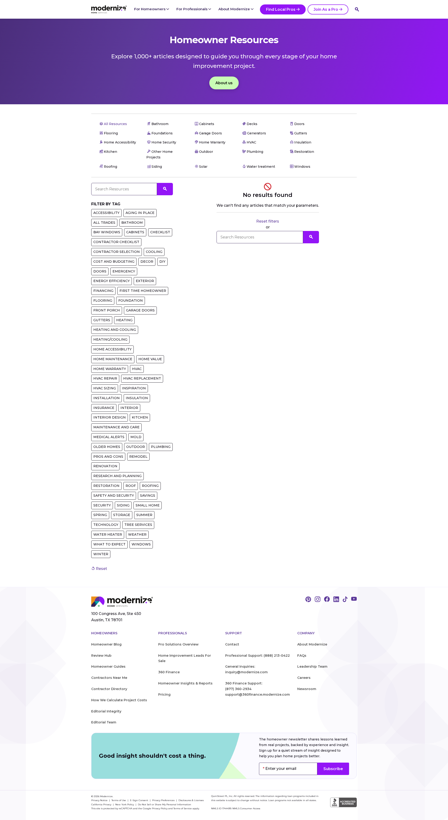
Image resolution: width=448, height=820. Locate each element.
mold (135, 437)
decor (146, 261)
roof (131, 486)
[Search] (357, 9)
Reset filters (267, 221)
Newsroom (306, 689)
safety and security (113, 495)
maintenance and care (116, 427)
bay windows (106, 232)
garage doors (140, 310)
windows (141, 544)
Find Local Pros (280, 9)
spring (100, 515)
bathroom (132, 222)
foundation (130, 300)
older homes (106, 447)
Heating (124, 320)
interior (129, 408)
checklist (160, 232)
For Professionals (192, 9)
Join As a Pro (326, 9)
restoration (106, 486)
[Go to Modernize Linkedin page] (336, 600)
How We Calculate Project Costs (119, 700)
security (102, 505)
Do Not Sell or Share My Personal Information (164, 804)
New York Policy (125, 804)
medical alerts (108, 437)
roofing (150, 486)
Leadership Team (312, 666)
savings (147, 495)
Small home (148, 505)
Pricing (164, 694)
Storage (121, 515)
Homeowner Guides (108, 666)
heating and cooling (114, 330)
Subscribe (333, 769)
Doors (99, 271)
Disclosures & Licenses (191, 800)
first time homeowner (142, 291)
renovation (105, 466)
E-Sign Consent (139, 800)
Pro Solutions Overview (178, 644)
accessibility (106, 213)
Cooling (154, 252)
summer (144, 515)
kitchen (140, 417)
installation (106, 398)
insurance (103, 408)
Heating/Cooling (110, 339)
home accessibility (112, 349)
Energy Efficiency (111, 281)
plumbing (161, 447)
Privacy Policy (160, 808)
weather (137, 534)
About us (224, 83)
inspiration (134, 388)
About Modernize (234, 9)
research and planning (117, 476)
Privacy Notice (99, 800)
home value (150, 359)
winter (100, 554)
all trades (104, 222)
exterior (145, 281)
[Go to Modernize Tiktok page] (345, 600)
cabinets (135, 232)
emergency (123, 271)
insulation (137, 398)
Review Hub (101, 655)
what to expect (109, 544)
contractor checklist (116, 242)
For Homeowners (150, 9)
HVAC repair (105, 378)
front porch (106, 310)
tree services (138, 525)
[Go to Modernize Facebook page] (327, 600)
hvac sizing (104, 388)
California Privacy (101, 804)
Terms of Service (182, 808)
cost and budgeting (113, 261)
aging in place (140, 213)
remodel (138, 456)
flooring (102, 300)
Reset (101, 568)
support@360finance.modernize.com (257, 694)
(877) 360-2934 (238, 689)
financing (103, 291)
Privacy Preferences (163, 800)
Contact (232, 644)
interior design (109, 417)
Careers (304, 678)
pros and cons (108, 456)
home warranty (109, 369)
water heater (107, 534)
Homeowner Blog (106, 644)
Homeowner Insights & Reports (185, 683)
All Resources (115, 124)
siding (123, 505)
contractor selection (116, 252)
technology (105, 525)
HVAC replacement (142, 378)
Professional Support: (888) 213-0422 (257, 655)
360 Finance (169, 672)
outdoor (135, 447)
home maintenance (112, 359)
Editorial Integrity (106, 711)
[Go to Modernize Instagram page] (317, 600)
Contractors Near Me (109, 678)
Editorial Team (103, 722)
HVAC (137, 369)
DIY (162, 261)
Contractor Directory (109, 689)
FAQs (301, 655)
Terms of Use (119, 800)
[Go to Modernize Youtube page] (354, 600)
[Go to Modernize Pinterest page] (308, 600)
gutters (101, 320)
